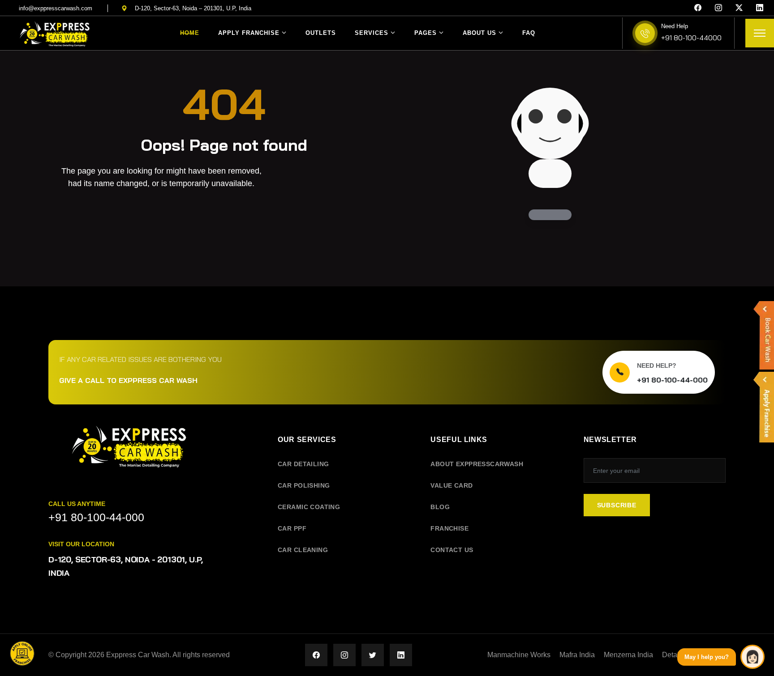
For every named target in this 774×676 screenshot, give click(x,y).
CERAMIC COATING (309, 506)
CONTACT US (451, 549)
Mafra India (577, 655)
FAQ (528, 33)
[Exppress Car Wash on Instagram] (344, 655)
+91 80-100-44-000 (672, 379)
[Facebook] (697, 8)
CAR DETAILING (303, 464)
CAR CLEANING (303, 549)
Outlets (320, 33)
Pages (425, 33)
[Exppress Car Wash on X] (372, 655)
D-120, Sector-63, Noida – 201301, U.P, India (193, 8)
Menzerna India (628, 655)
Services (371, 33)
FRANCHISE (449, 528)
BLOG (440, 506)
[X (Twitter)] (739, 8)
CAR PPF (292, 528)
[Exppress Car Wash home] (129, 452)
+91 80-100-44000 (691, 37)
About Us (479, 33)
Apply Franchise (249, 33)
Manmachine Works (518, 655)
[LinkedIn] (759, 8)
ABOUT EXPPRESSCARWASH (476, 464)
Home (189, 33)
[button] (22, 653)
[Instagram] (718, 8)
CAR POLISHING (304, 485)
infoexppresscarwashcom (55, 8)
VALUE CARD (451, 485)
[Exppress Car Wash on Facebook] (316, 655)
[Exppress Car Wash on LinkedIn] (401, 655)
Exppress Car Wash (137, 655)
